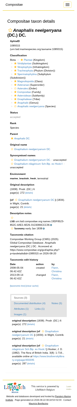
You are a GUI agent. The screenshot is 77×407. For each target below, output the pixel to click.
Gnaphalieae (24, 99)
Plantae (28, 59)
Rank (13, 123)
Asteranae (23, 84)
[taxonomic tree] (18, 286)
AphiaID (15, 41)
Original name (18, 144)
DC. (22, 138)
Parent (14, 134)
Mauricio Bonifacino (38, 403)
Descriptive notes (21, 213)
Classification (18, 55)
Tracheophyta (25, 70)
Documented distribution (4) (29, 303)
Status (14, 112)
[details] (29, 193)
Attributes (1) (21, 308)
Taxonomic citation (21, 234)
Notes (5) (57, 303)
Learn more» (69, 387)
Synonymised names (22, 155)
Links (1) (40, 308)
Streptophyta (24, 67)
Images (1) (20, 314)
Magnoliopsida (25, 81)
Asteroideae (24, 95)
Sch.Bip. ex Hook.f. (38, 163)
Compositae (14, 4)
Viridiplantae (24, 63)
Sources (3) (20, 297)
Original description (22, 184)
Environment (18, 174)
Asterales (22, 88)
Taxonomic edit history (24, 259)
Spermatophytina (27, 74)
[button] (10, 30)
